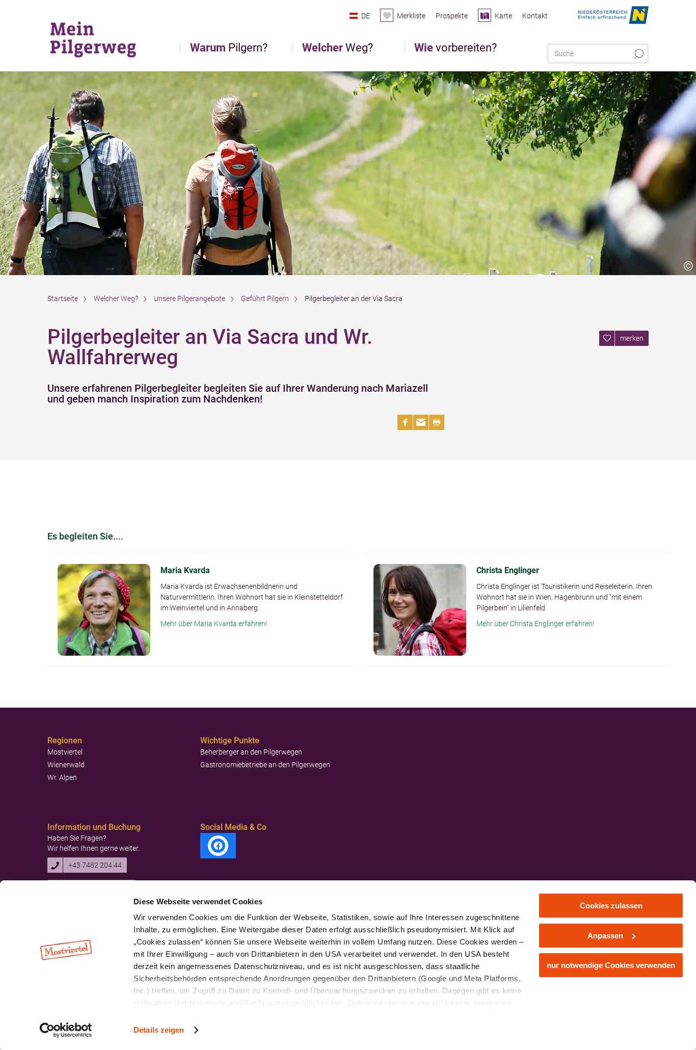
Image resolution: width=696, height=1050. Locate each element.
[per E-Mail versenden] (421, 422)
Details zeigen (158, 1030)
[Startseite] (98, 38)
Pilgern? (228, 47)
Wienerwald (66, 765)
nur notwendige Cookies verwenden (611, 965)
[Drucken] (436, 422)
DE (365, 15)
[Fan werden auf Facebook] (218, 846)
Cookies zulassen (611, 905)
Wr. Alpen (62, 777)
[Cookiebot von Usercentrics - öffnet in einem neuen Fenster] (66, 1030)
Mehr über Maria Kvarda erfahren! (213, 624)
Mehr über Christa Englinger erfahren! (535, 624)
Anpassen (605, 935)
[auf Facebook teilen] (405, 422)
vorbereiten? (455, 47)
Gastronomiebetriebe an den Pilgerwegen (265, 765)
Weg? (337, 47)
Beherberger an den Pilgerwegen (251, 752)
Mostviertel (65, 752)
